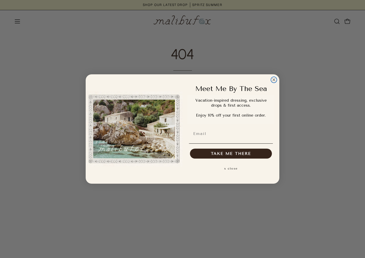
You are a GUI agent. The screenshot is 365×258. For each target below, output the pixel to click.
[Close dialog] (274, 80)
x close (231, 168)
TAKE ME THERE (231, 153)
